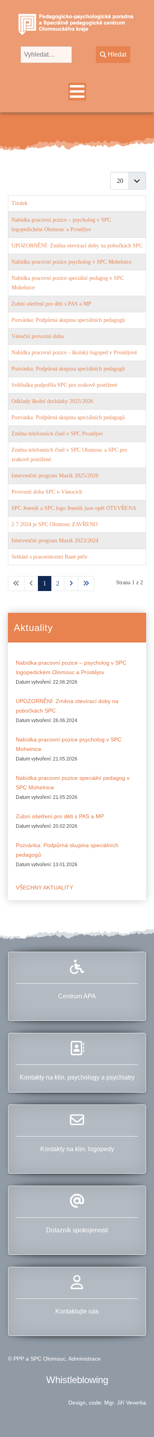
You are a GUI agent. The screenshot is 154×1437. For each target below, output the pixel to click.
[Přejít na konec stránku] (86, 583)
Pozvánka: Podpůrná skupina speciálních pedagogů (68, 320)
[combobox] (46, 54)
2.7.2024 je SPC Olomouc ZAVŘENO (54, 524)
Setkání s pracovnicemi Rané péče (49, 557)
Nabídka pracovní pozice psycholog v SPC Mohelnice (71, 262)
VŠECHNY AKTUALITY (44, 887)
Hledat (117, 54)
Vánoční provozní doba (37, 336)
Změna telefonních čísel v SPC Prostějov (57, 434)
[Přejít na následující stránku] (71, 583)
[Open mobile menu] (77, 92)
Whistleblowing (77, 1379)
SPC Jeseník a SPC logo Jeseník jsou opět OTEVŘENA (73, 508)
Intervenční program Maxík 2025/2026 (54, 476)
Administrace (84, 1358)
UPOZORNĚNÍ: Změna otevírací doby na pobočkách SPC (77, 246)
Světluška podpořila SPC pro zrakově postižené (64, 385)
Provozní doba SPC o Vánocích (46, 492)
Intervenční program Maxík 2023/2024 (54, 541)
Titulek (19, 203)
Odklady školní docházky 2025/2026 (52, 401)
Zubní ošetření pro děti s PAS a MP (51, 304)
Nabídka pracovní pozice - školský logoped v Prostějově (74, 352)
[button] (134, 1417)
